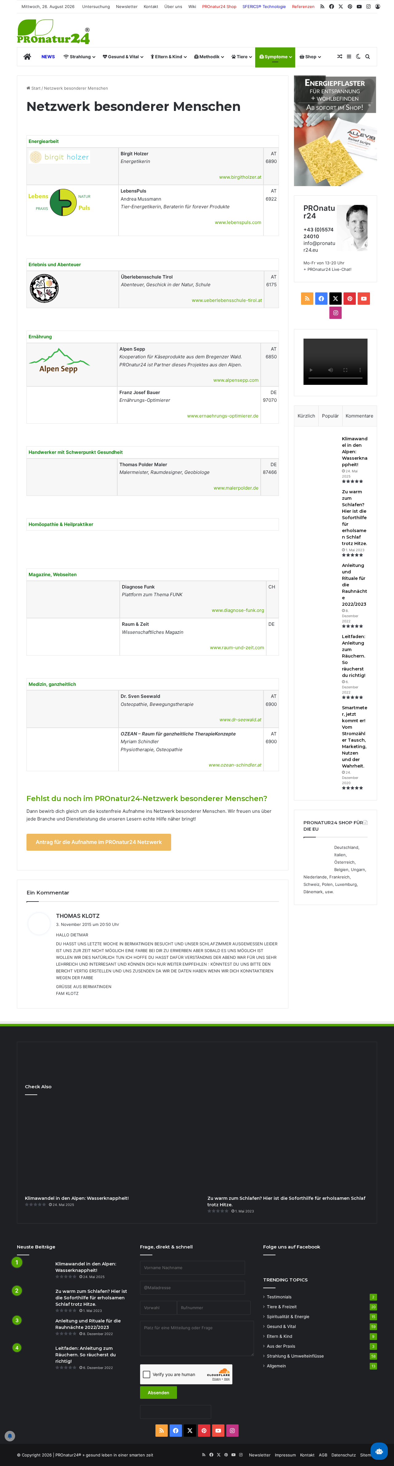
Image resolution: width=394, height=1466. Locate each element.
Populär (330, 416)
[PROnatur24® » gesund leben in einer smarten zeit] (53, 31)
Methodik (209, 56)
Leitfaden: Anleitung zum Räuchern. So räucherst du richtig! (353, 656)
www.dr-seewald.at (240, 720)
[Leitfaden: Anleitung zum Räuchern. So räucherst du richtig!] (320, 645)
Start (35, 88)
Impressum (285, 1454)
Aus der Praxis (281, 1346)
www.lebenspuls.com (238, 222)
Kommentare (359, 416)
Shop (310, 56)
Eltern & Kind (168, 56)
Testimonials (279, 1296)
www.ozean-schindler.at (235, 765)
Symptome (275, 56)
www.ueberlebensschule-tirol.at (227, 300)
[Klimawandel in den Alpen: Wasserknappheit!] (320, 447)
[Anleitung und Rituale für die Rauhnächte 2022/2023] (320, 573)
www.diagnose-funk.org (238, 610)
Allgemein (276, 1365)
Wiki (192, 6)
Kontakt (151, 6)
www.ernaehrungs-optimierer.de (223, 416)
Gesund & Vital (123, 56)
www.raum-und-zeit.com (237, 647)
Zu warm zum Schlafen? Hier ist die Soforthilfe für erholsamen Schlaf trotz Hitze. (354, 517)
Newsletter (127, 6)
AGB (323, 1454)
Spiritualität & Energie (288, 1316)
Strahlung (80, 56)
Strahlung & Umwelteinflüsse (295, 1356)
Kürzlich (306, 416)
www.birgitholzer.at (240, 177)
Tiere (241, 56)
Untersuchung (96, 6)
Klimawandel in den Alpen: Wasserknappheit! (355, 451)
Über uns (173, 6)
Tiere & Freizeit (282, 1306)
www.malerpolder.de (236, 488)
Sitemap (368, 1454)
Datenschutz (344, 1454)
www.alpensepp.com (236, 380)
